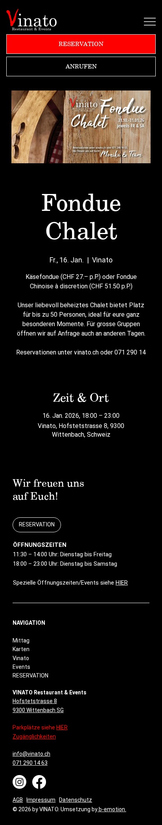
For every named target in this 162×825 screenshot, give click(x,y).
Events (21, 667)
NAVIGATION (29, 623)
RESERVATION (30, 675)
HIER (122, 582)
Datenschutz (75, 800)
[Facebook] (39, 782)
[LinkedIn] (54, 779)
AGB (18, 800)
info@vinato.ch (31, 754)
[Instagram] (19, 782)
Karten (21, 649)
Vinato (21, 658)
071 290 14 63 (30, 763)
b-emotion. (112, 809)
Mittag (21, 640)
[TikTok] (67, 779)
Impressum (40, 800)
